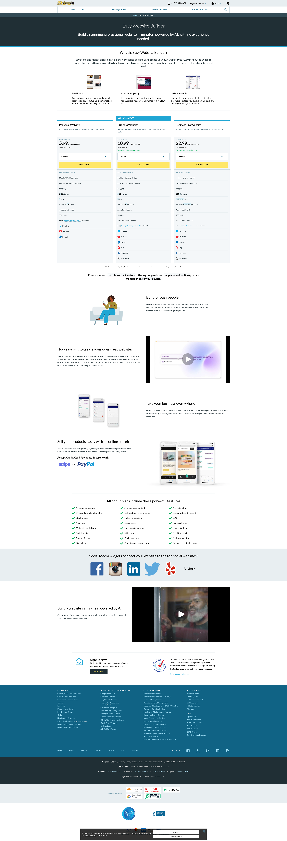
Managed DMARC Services (110, 714)
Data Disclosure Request (196, 735)
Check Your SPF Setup (108, 723)
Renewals (61, 706)
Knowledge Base (193, 697)
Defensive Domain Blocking (154, 709)
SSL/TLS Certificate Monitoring (112, 720)
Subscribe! (99, 671)
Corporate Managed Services (155, 724)
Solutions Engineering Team (111, 711)
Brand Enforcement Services (154, 718)
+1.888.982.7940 (182, 771)
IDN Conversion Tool (195, 700)
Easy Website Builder (108, 700)
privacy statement (90, 835)
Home (59, 750)
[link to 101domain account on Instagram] (208, 752)
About (71, 750)
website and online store (121, 275)
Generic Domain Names (66, 697)
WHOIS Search (192, 729)
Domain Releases (66, 718)
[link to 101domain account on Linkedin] (218, 752)
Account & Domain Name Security (157, 733)
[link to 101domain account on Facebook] (188, 752)
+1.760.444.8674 (113, 771)
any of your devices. (150, 278)
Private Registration (65, 721)
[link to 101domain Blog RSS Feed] (228, 752)
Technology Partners (151, 736)
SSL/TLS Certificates (108, 729)
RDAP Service (192, 732)
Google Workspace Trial (72, 220)
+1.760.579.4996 (158, 771)
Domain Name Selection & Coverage (157, 697)
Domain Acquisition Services (154, 727)
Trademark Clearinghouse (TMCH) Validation (161, 706)
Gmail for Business (107, 697)
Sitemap (135, 750)
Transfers (61, 703)
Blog (122, 750)
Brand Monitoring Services (154, 715)
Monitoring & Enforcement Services (157, 712)
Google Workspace (107, 693)
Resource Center (193, 693)
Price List (190, 709)
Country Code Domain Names (69, 693)
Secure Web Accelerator (109, 703)
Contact (98, 750)
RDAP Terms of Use (194, 723)
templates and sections (177, 275)
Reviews (84, 750)
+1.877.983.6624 (139, 771)
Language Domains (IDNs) (67, 700)
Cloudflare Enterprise (108, 708)
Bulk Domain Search (65, 712)
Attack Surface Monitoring (110, 717)
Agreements (191, 716)
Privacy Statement (194, 720)
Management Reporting (153, 721)
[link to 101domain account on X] (198, 752)
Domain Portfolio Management (156, 703)
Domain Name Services (152, 693)
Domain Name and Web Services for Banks (160, 739)
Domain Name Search (65, 709)
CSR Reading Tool (193, 703)
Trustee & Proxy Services (153, 700)
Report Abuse (192, 726)
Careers (111, 750)
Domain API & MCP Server (67, 727)
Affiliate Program (193, 706)
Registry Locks (106, 726)
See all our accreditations (179, 674)
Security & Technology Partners (155, 730)
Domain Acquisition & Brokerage (70, 724)
